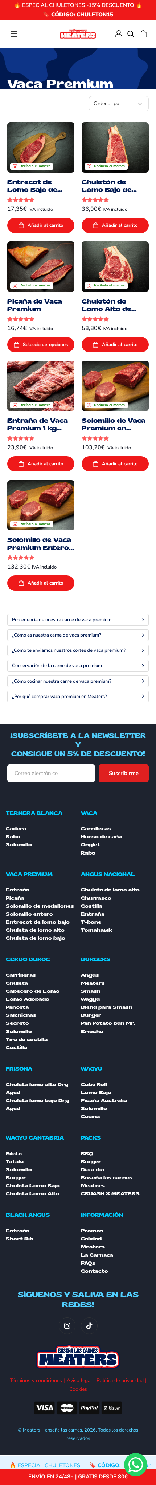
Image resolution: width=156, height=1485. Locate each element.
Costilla (91, 906)
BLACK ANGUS (28, 1215)
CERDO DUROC (28, 959)
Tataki (15, 1162)
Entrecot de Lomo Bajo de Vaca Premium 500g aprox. (34, 193)
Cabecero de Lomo (32, 991)
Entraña (17, 890)
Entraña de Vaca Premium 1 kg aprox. (37, 428)
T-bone (91, 922)
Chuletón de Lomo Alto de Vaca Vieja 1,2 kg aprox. (111, 313)
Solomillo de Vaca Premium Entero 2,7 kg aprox (39, 547)
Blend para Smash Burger (106, 1011)
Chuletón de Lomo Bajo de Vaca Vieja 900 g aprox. (112, 193)
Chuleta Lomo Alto (32, 1194)
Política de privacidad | (122, 1380)
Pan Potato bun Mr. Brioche (108, 1027)
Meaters (93, 983)
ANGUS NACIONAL (108, 874)
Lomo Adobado (27, 999)
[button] (40, 225)
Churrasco (96, 898)
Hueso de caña (101, 837)
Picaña (15, 898)
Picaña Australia (104, 1101)
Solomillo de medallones (40, 906)
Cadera (16, 829)
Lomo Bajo (96, 1093)
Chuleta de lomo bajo (35, 938)
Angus (90, 975)
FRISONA (19, 1069)
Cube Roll (94, 1085)
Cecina (90, 1117)
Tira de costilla (27, 1040)
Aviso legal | (81, 1380)
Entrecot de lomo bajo (38, 922)
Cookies (78, 1389)
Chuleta (17, 983)
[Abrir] (13, 33)
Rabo (13, 837)
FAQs (88, 1263)
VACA (89, 813)
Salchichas (21, 1015)
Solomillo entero (29, 914)
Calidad (91, 1239)
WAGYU (91, 1069)
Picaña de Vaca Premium (34, 305)
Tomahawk (96, 930)
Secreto (17, 1023)
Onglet (90, 845)
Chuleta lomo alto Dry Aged (37, 1089)
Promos (92, 1231)
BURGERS (95, 959)
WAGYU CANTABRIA (35, 1138)
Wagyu (90, 999)
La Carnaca (97, 1255)
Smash (90, 991)
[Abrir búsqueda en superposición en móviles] (131, 33)
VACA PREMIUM (29, 874)
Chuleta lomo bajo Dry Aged (37, 1105)
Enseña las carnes (106, 1178)
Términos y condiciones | (37, 1380)
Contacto (94, 1271)
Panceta (17, 1007)
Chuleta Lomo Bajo (33, 1186)
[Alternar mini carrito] (143, 33)
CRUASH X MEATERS (110, 1194)
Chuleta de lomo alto (35, 930)
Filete (14, 1154)
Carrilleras (96, 829)
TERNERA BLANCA (34, 813)
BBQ (87, 1154)
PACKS (91, 1138)
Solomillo (19, 845)
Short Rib (19, 1239)
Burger (16, 1178)
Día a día (92, 1170)
